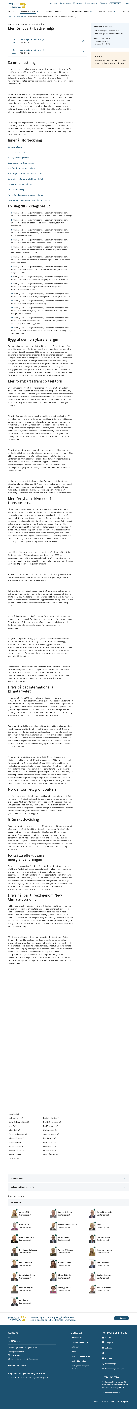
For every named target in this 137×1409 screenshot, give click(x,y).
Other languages (92, 3)
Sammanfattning (15, 147)
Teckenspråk (66, 3)
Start (9, 17)
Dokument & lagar (20, 17)
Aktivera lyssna (115, 3)
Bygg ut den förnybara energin (21, 163)
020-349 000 (15, 1355)
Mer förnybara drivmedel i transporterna (25, 173)
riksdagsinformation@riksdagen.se (24, 1359)
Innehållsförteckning (16, 152)
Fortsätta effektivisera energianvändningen (26, 195)
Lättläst (55, 3)
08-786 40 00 (15, 1341)
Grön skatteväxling (16, 189)
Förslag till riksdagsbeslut (18, 157)
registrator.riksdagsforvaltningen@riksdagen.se (29, 1377)
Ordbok (104, 3)
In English (79, 3)
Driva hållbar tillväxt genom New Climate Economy (29, 200)
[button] (29, 11)
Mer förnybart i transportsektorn (22, 168)
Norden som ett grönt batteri (20, 184)
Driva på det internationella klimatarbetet (25, 179)
